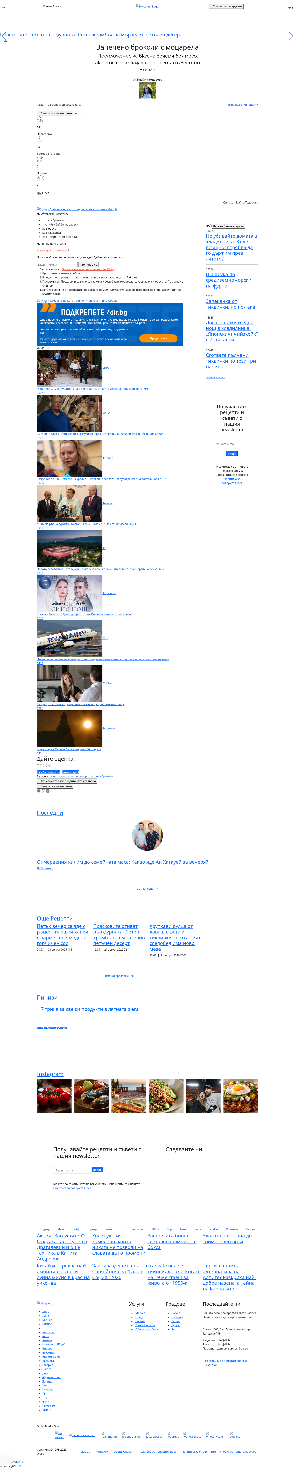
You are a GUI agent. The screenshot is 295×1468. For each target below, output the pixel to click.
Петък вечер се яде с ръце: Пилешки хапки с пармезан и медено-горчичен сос (62, 934)
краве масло (55, 776)
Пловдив (177, 1317)
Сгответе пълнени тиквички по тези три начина (231, 361)
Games (46, 1369)
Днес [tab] (61, 1229)
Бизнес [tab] (109, 1229)
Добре (232, 454)
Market (140, 1313)
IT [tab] (123, 1229)
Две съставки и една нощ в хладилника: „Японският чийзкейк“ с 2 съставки (232, 331)
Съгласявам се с (77, 269)
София (175, 1313)
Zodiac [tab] (214, 1229)
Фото (45, 1402)
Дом (45, 1373)
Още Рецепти (55, 918)
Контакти (102, 1451)
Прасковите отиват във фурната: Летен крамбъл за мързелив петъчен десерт (91, 34)
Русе (174, 1329)
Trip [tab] (169, 1229)
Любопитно (45, 868)
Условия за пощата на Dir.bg (237, 1451)
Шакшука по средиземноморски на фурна (228, 280)
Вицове (47, 1348)
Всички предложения (119, 976)
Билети (140, 1321)
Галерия (47, 1365)
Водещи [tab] (45, 1229)
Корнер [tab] (92, 1229)
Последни (50, 812)
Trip (44, 1398)
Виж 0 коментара (48, 772)
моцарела (94, 776)
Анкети (47, 1340)
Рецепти (252, 105)
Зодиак (47, 1381)
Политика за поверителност (72, 1188)
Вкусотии (241, 105)
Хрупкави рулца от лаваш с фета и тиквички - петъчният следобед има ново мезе (175, 937)
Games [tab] (197, 1229)
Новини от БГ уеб (54, 1344)
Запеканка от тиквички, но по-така (230, 304)
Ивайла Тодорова (149, 79)
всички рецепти (147, 888)
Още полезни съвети (52, 1028)
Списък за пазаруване (227, 6)
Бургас (175, 1325)
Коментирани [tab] (235, 226)
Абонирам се (88, 264)
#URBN (47, 1410)
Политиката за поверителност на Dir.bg (88, 269)
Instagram (50, 1074)
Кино (45, 1385)
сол (66, 776)
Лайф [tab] (75, 1229)
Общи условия (123, 1451)
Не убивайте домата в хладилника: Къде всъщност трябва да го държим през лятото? (231, 247)
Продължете (158, 338)
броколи (107, 776)
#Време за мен (52, 1357)
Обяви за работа (146, 1329)
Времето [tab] (232, 1229)
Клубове (47, 1389)
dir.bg (231, 105)
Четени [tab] (218, 226)
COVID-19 (48, 1406)
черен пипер (78, 776)
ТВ (44, 1393)
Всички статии (215, 377)
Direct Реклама (145, 1325)
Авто (45, 1336)
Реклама (84, 1451)
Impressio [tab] (137, 1229)
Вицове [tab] (250, 1229)
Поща (139, 1317)
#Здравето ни (51, 1377)
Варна (175, 1321)
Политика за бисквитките (199, 1451)
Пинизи (47, 997)
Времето (48, 1361)
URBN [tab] (155, 1229)
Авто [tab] (183, 1229)
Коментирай (70, 772)
